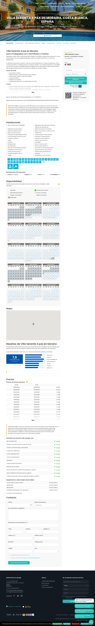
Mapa (43, 43)
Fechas (10, 502)
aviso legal (23, 558)
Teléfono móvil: (39, 535)
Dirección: (11, 542)
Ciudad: (10, 548)
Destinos (43, 3)
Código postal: (39, 542)
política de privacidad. (34, 558)
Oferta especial (51, 3)
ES (79, 6)
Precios (59, 43)
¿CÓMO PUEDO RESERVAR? (48, 581)
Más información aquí (86, 624)
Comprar (61, 3)
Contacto (73, 43)
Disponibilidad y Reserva (32, 43)
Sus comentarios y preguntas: (16, 508)
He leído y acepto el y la (25, 558)
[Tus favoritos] (91, 3)
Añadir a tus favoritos (76, 83)
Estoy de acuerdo (57, 624)
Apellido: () (46, 529)
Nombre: (28, 529)
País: (36, 548)
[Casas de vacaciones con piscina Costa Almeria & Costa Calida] (12, 9)
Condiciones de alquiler (62, 615)
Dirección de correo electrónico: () (18, 522)
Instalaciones (19, 43)
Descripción (9, 43)
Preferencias (67, 624)
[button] (33, 324)
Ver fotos (48, 35)
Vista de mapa (54, 6)
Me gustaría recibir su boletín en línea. (20, 555)
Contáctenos (45, 585)
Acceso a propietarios (47, 587)
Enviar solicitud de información (18, 563)
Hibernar (67, 3)
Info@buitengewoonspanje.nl (15, 592)
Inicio (37, 3)
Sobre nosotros (45, 583)
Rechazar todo (75, 624)
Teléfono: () (11, 535)
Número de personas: (40, 502)
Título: (10, 529)
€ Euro (83, 6)
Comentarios (51, 43)
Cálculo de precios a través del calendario (75, 79)
